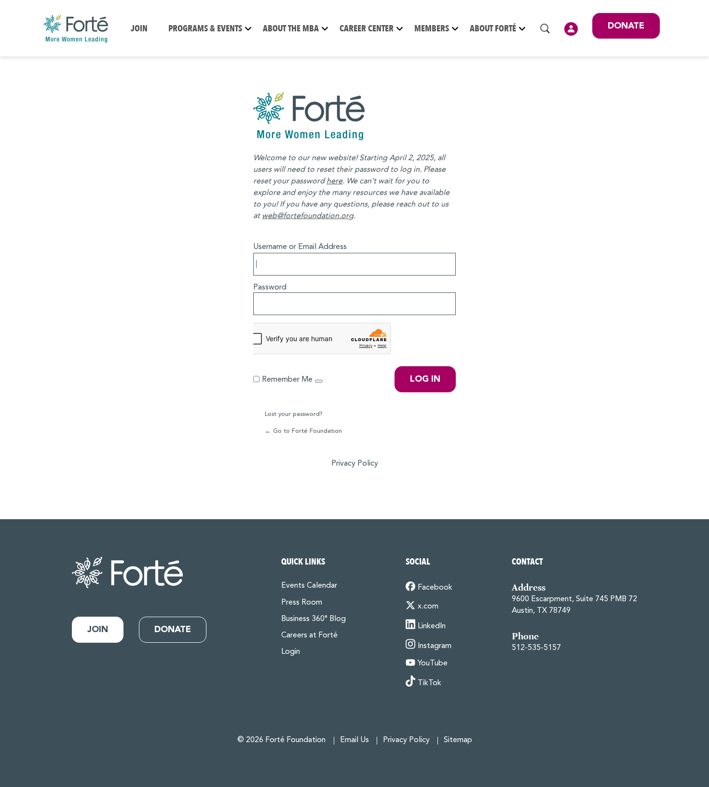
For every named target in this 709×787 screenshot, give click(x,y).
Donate (626, 26)
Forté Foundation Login (354, 116)
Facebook (435, 588)
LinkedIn (432, 626)
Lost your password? (294, 414)
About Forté (493, 29)
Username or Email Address (300, 247)
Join (139, 29)
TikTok (429, 683)
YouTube (433, 663)
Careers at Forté (309, 635)
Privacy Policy (354, 464)
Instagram (434, 646)
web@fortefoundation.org (308, 216)
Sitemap (458, 740)
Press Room (301, 603)
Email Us (354, 740)
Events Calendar (309, 586)
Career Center (367, 29)
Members (431, 29)
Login (571, 29)
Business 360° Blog (313, 619)
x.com (428, 606)
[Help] (319, 381)
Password (269, 287)
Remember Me (287, 380)
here (334, 181)
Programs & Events (205, 29)
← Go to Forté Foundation (303, 431)
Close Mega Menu (659, 73)
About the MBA (291, 29)
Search (545, 28)
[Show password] (446, 302)
